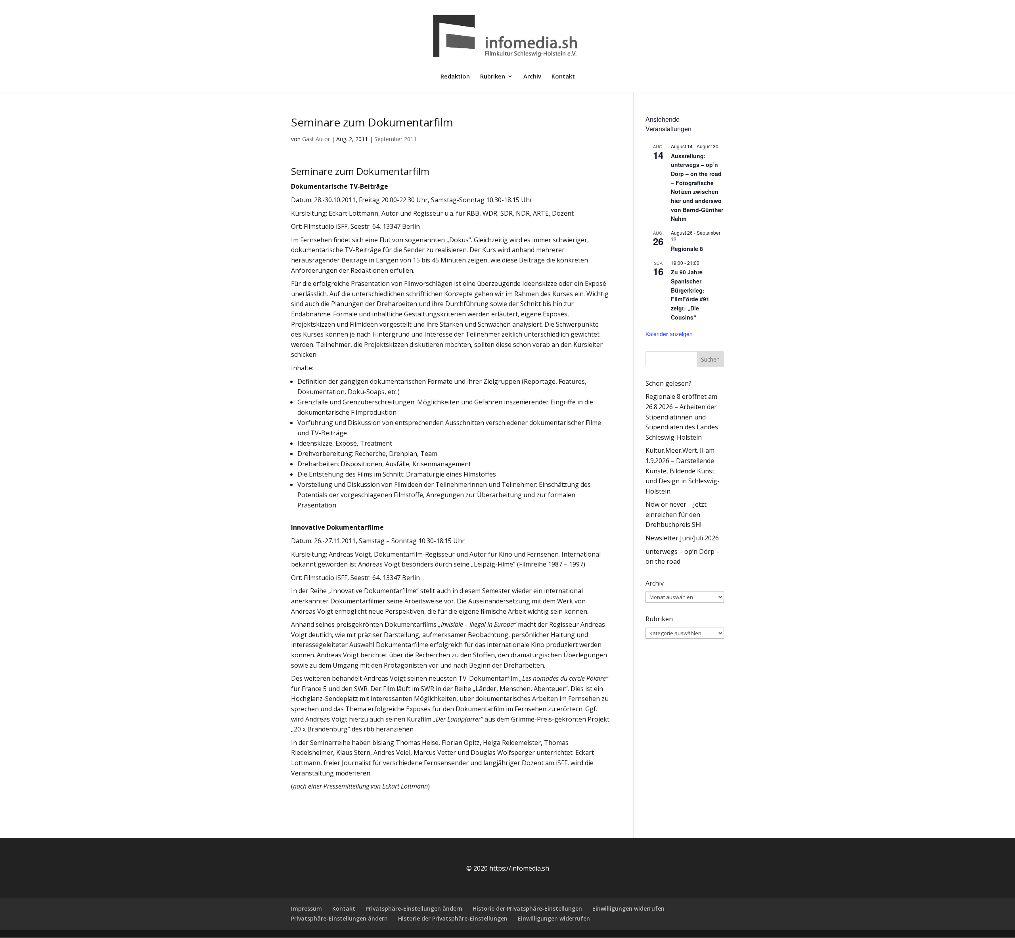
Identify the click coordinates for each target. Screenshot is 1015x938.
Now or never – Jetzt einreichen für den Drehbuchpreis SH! (676, 514)
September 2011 (395, 139)
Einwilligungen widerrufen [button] (628, 908)
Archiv (532, 76)
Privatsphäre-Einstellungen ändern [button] (414, 908)
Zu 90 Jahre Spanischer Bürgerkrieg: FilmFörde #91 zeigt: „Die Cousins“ (690, 294)
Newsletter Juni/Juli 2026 (682, 538)
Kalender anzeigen (669, 334)
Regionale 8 (687, 249)
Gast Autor (316, 139)
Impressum (306, 908)
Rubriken (492, 76)
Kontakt (563, 76)
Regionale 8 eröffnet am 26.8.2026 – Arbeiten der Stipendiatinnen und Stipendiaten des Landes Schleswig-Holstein (681, 416)
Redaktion (455, 76)
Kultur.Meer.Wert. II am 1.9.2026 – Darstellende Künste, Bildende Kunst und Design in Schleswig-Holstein (682, 470)
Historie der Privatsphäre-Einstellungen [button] (527, 908)
